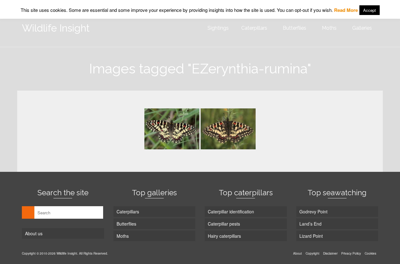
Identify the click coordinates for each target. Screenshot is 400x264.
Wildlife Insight (56, 28)
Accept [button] (369, 10)
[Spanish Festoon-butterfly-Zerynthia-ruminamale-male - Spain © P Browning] (171, 128)
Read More (346, 10)
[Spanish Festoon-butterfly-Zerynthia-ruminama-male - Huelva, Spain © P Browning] (228, 128)
